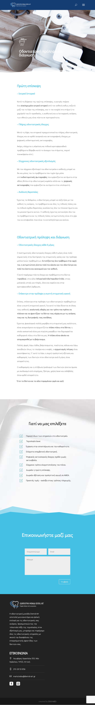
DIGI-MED (52, 701)
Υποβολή (64, 581)
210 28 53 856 (17, 669)
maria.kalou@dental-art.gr (22, 676)
